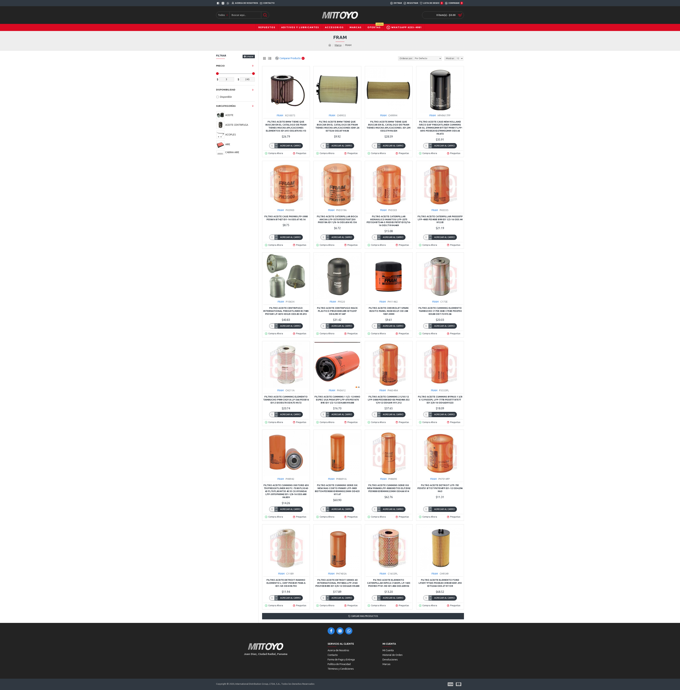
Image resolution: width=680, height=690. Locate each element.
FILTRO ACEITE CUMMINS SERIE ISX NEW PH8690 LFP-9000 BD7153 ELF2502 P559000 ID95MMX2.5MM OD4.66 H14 (388, 488)
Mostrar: (450, 58)
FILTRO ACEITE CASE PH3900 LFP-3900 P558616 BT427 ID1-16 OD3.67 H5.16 (286, 218)
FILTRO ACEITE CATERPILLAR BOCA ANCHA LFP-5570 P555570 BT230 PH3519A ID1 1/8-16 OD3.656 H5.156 (337, 219)
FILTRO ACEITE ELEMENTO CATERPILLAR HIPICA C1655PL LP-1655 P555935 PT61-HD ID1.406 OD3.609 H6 (388, 583)
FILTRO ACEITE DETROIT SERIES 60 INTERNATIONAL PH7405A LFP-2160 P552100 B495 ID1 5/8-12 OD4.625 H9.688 (337, 583)
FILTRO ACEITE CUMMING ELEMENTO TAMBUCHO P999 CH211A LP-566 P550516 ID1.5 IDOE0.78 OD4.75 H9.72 (286, 399)
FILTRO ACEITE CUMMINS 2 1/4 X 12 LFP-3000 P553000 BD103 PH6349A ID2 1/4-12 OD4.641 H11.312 (388, 399)
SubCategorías (226, 106)
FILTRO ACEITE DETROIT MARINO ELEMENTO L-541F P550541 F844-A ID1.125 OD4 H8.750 (286, 583)
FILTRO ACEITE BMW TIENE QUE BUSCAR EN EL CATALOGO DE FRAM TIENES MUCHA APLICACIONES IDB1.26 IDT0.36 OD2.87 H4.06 (337, 126)
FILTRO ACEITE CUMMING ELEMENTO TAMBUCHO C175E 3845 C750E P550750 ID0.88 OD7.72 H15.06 (440, 311)
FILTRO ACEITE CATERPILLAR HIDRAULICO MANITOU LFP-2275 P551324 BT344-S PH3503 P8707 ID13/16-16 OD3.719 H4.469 (389, 221)
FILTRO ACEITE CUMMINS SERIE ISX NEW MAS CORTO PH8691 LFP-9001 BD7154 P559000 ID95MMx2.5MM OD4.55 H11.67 (337, 489)
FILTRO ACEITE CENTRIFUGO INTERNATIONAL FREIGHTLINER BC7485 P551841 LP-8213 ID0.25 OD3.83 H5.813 (286, 311)
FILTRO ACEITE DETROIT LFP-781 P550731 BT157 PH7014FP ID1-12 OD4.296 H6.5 (440, 488)
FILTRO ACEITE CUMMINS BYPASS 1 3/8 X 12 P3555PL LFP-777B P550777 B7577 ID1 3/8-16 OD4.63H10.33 (440, 399)
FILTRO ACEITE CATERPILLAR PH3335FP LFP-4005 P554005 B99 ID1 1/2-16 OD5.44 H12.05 (440, 219)
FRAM (280, 115)
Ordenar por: (406, 58)
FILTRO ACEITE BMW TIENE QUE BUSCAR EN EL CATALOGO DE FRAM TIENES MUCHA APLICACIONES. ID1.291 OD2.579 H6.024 (389, 126)
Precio (220, 65)
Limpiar (250, 56)
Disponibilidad (225, 89)
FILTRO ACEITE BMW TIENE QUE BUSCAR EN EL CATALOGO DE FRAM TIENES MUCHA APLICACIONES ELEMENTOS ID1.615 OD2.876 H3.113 (286, 126)
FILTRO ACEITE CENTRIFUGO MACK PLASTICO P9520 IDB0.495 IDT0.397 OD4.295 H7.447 (337, 311)
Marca (338, 45)
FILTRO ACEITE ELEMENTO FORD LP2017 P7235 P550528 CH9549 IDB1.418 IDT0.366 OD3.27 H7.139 (440, 583)
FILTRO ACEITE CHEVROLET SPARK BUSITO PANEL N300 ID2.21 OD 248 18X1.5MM (389, 311)
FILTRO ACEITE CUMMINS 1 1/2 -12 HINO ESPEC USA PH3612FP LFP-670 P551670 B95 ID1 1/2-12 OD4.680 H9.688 (337, 399)
